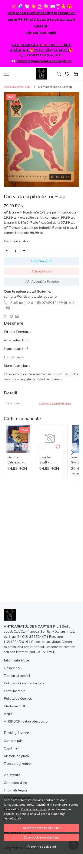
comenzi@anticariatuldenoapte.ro (44, 61)
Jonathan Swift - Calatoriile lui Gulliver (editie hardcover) (48, 460)
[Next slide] (72, 452)
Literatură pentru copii (17, 87)
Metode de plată (16, 756)
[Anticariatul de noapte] (41, 74)
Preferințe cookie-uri (41, 846)
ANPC (8, 714)
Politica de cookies (34, 809)
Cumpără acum (41, 261)
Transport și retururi (18, 763)
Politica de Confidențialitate (24, 683)
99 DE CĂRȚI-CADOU (51, 50)
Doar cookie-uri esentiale (41, 837)
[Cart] (75, 74)
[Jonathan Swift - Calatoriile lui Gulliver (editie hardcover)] (50, 439)
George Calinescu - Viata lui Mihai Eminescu (17, 460)
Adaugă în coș (41, 271)
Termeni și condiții (17, 675)
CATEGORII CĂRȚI (26, 45)
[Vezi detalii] (10, 446)
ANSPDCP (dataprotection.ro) (26, 721)
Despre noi (12, 668)
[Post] (7, 316)
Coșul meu (11, 748)
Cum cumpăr (13, 740)
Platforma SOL (15, 706)
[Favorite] (67, 74)
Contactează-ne (15, 782)
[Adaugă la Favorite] (26, 446)
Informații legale (15, 790)
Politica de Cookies (18, 698)
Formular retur (14, 691)
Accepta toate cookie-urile (41, 828)
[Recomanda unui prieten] (18, 316)
